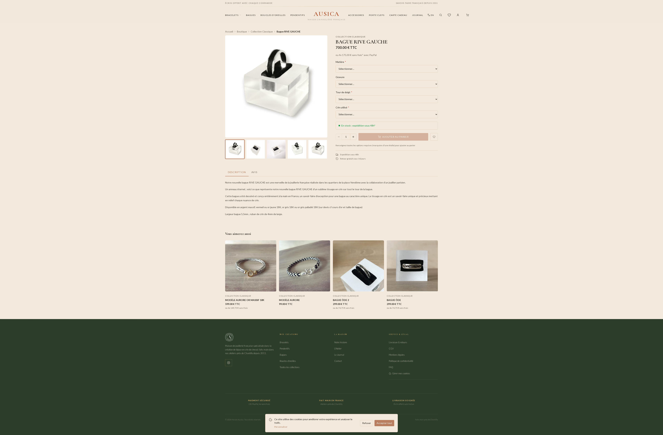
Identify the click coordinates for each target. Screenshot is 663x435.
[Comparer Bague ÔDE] (433, 257)
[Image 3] (276, 149)
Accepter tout (384, 423)
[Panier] (467, 15)
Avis (254, 172)
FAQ (391, 367)
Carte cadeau (398, 15)
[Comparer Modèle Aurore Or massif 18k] (272, 257)
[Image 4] (297, 149)
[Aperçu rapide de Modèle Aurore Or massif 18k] (272, 250)
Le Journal (339, 354)
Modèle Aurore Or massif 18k (244, 300)
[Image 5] (317, 149)
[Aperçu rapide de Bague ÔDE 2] (380, 250)
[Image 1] (234, 149)
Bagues (251, 15)
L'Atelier (338, 348)
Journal (417, 15)
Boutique (242, 31)
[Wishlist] (449, 15)
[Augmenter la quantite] (353, 137)
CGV (391, 348)
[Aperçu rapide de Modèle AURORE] (326, 250)
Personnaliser (280, 427)
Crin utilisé (342, 107)
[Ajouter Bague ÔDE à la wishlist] (433, 244)
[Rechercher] (440, 15)
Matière (341, 61)
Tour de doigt (344, 92)
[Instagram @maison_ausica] (228, 362)
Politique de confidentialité (401, 361)
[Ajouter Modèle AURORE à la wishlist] (326, 244)
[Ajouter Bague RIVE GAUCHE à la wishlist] (434, 137)
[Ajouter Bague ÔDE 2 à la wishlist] (380, 244)
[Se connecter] (458, 15)
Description (237, 172)
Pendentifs (297, 15)
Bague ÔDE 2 (341, 300)
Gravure (340, 77)
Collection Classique (262, 31)
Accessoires (356, 15)
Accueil (229, 31)
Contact (338, 361)
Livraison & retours (398, 342)
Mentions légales (397, 354)
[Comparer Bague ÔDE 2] (380, 257)
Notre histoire (340, 342)
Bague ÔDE (394, 300)
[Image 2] (255, 149)
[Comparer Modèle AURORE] (326, 257)
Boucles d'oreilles (273, 15)
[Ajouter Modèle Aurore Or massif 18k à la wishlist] (272, 244)
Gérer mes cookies (401, 373)
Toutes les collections (290, 367)
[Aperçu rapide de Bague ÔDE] (433, 250)
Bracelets (231, 15)
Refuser (366, 423)
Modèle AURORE (289, 300)
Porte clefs (377, 15)
